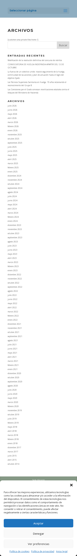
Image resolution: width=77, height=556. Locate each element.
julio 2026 (12, 105)
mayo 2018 (12, 427)
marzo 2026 (13, 122)
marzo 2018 (13, 435)
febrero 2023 (13, 266)
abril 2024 (12, 208)
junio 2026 (12, 110)
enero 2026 (13, 130)
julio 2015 (12, 455)
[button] (71, 485)
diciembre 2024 (14, 175)
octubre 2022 (13, 282)
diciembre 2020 (14, 373)
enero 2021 (13, 369)
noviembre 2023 (15, 229)
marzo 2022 (13, 311)
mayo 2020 (12, 398)
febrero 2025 (13, 167)
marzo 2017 (13, 451)
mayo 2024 (12, 204)
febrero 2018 (13, 439)
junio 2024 (12, 200)
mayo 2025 (12, 155)
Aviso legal (61, 551)
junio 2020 (12, 394)
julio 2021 (12, 344)
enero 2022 (13, 320)
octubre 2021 (13, 332)
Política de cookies (19, 551)
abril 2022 (12, 307)
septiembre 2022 (15, 287)
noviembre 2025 (15, 134)
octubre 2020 (13, 377)
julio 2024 (12, 196)
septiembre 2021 (15, 336)
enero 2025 (13, 171)
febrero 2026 (13, 126)
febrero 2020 (13, 406)
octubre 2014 (13, 464)
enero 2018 (13, 443)
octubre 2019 (13, 414)
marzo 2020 (13, 402)
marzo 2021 (13, 361)
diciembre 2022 (14, 274)
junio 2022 (12, 299)
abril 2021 (12, 357)
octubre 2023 (13, 233)
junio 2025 (12, 151)
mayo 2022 (12, 303)
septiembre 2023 (15, 237)
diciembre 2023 (14, 225)
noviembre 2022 (15, 278)
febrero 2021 (13, 365)
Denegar (38, 533)
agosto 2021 (13, 340)
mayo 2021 (12, 352)
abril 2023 (12, 258)
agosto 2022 (13, 291)
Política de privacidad (42, 551)
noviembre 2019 (15, 410)
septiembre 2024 (15, 188)
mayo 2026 (12, 114)
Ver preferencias (38, 544)
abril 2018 (12, 431)
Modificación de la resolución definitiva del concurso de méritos (35, 60)
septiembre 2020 (15, 381)
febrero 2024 (13, 217)
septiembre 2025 (15, 142)
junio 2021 (12, 348)
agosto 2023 (13, 241)
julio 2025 (12, 147)
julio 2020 (12, 390)
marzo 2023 (13, 262)
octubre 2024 (13, 184)
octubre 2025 (13, 138)
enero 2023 (13, 270)
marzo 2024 (13, 212)
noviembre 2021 (15, 328)
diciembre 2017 (14, 447)
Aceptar (38, 523)
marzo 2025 (13, 163)
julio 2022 (12, 295)
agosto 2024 (13, 192)
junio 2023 (12, 250)
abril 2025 (12, 159)
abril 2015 (12, 459)
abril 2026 (12, 118)
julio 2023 (12, 245)
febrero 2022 (13, 315)
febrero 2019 (13, 422)
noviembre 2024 (15, 180)
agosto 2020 (13, 385)
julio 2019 (12, 418)
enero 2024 (13, 221)
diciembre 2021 (14, 324)
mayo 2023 (12, 254)
